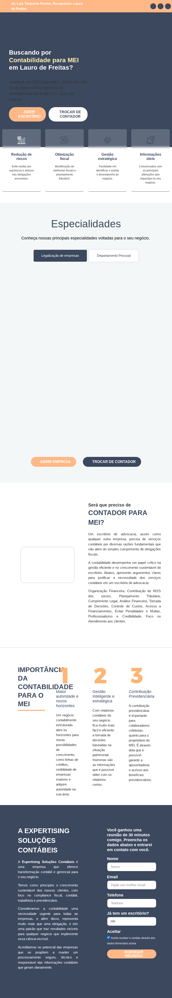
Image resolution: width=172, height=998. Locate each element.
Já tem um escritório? (128, 913)
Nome (112, 859)
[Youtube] (168, 6)
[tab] (60, 256)
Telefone (115, 895)
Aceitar (114, 931)
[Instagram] (153, 6)
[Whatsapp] (160, 6)
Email (112, 877)
